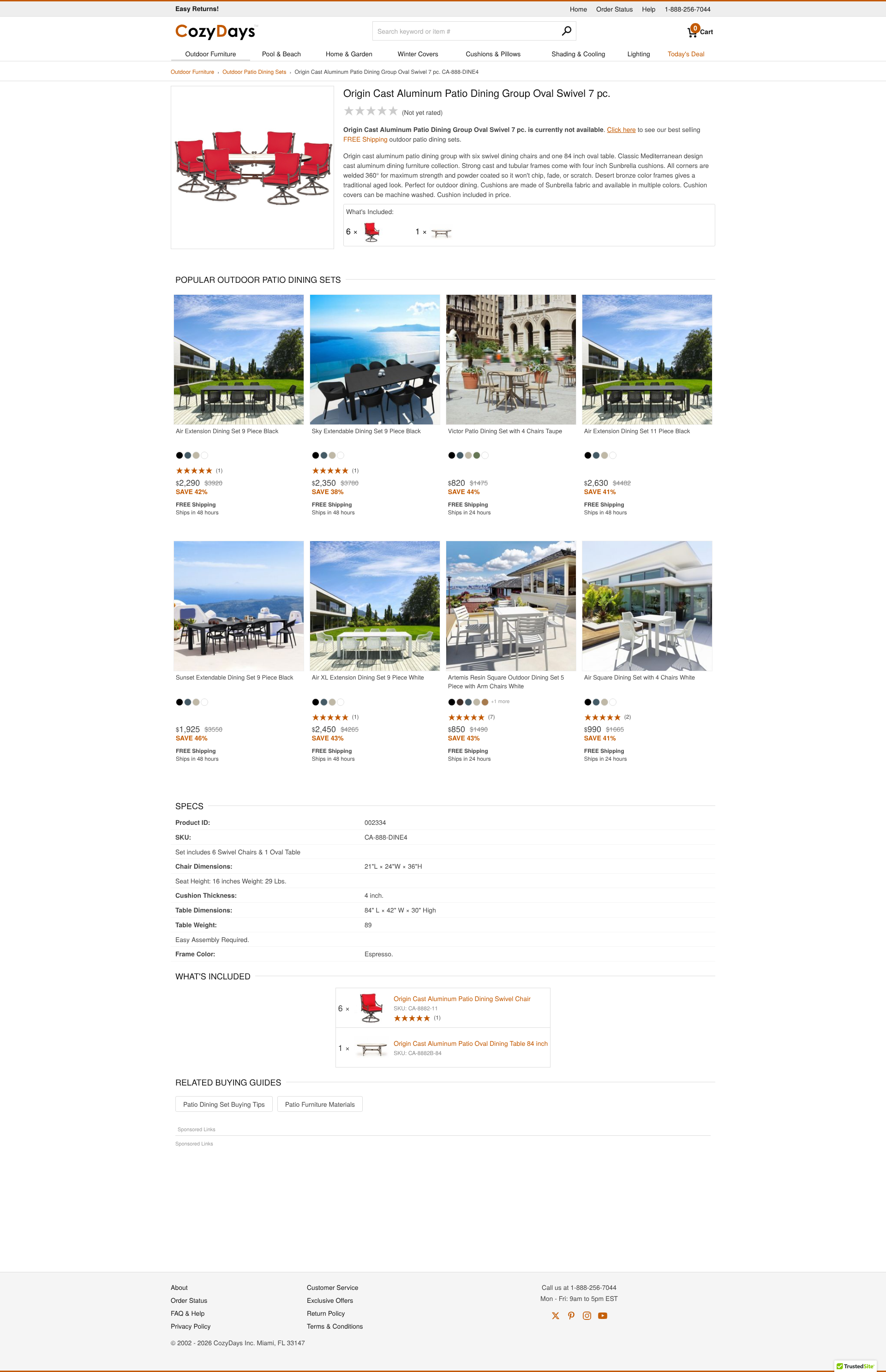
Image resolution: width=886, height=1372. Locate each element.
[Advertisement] (443, 1204)
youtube (602, 1315)
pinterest (571, 1315)
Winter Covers (418, 53)
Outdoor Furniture (211, 53)
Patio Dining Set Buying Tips (224, 1104)
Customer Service (332, 1287)
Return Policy (326, 1313)
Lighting (639, 53)
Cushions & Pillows (493, 53)
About (179, 1287)
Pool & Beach (281, 53)
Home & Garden (349, 53)
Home (578, 8)
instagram (587, 1315)
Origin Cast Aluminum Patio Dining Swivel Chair (462, 998)
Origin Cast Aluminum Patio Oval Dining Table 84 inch (471, 1043)
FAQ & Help (187, 1313)
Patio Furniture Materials (320, 1104)
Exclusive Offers (330, 1300)
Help (649, 8)
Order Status (614, 8)
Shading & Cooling (578, 53)
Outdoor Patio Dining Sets (254, 72)
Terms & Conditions (335, 1325)
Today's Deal (686, 53)
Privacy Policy (191, 1325)
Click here (621, 129)
